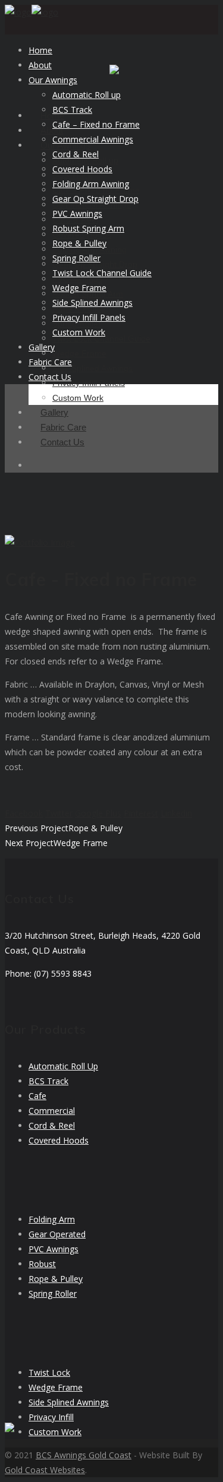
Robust (42, 1263)
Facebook (24, 813)
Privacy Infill (51, 1417)
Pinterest (141, 813)
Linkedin (176, 813)
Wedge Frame (56, 1387)
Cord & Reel (52, 1125)
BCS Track (48, 1081)
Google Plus (98, 813)
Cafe (37, 1095)
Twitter (59, 813)
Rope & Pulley (56, 1278)
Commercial (52, 1110)
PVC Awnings (53, 1249)
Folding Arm (52, 1219)
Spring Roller (53, 1293)
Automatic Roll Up (63, 1066)
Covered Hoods (59, 1140)
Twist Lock (49, 1372)
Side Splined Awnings (69, 1402)
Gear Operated (57, 1234)
